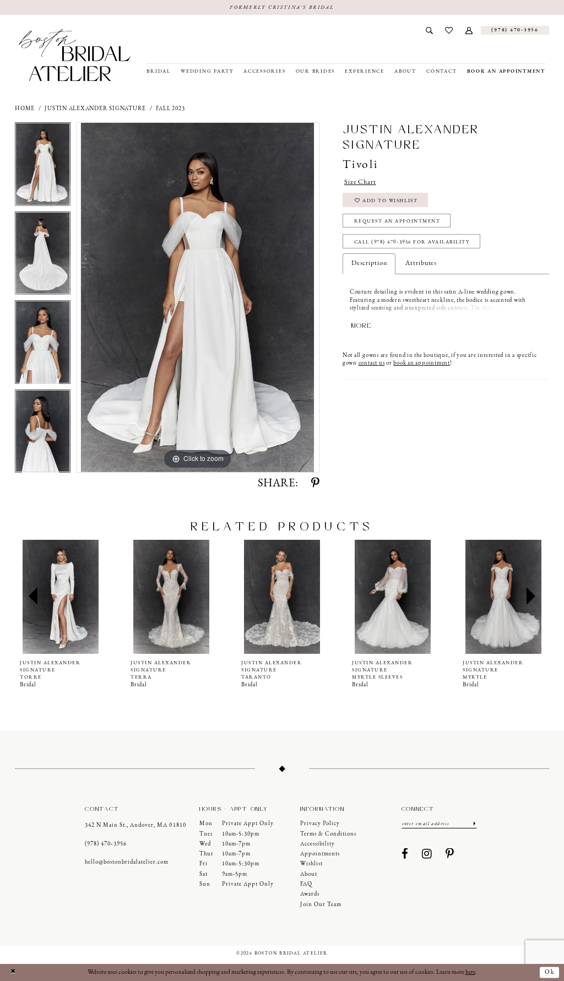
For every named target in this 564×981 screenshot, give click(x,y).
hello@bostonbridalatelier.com (127, 862)
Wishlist (311, 864)
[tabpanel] (42, 167)
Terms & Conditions (328, 834)
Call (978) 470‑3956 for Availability (412, 242)
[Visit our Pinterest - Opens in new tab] (450, 854)
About (308, 874)
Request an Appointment (397, 221)
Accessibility (317, 844)
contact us (372, 363)
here (470, 972)
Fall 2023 (170, 109)
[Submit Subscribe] (474, 823)
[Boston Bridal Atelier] (75, 55)
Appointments (320, 854)
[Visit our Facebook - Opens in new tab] (405, 854)
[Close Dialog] (12, 972)
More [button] (361, 325)
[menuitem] (429, 30)
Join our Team (320, 905)
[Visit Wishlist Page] (449, 30)
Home (25, 109)
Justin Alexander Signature (95, 109)
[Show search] (429, 30)
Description (369, 263)
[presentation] (60, 596)
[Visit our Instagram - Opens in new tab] (427, 854)
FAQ (306, 884)
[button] (469, 30)
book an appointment (421, 363)
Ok (550, 972)
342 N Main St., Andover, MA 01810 (135, 825)
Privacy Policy (320, 824)
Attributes (421, 263)
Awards (309, 894)
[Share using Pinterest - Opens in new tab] (315, 484)
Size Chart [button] (360, 182)
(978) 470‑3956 (106, 844)
